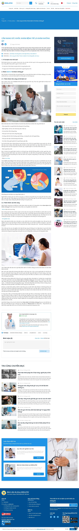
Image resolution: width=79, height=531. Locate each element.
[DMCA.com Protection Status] (6, 522)
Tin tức (48, 8)
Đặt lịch (38, 457)
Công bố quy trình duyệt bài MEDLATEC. (30, 326)
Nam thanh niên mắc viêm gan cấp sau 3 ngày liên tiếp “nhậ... (70, 140)
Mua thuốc (68, 8)
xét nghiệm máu (33, 332)
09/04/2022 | (21, 56)
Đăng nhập (74, 3)
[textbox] (66, 102)
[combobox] (66, 102)
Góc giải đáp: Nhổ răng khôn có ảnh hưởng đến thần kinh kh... (70, 129)
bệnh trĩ (9, 72)
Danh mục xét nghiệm (59, 8)
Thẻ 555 (52, 8)
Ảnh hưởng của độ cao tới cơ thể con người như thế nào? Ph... (70, 150)
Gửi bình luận (43, 351)
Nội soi (3, 209)
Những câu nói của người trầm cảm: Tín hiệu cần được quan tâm (70, 213)
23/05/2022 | (20, 53)
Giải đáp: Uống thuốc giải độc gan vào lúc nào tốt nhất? (34, 398)
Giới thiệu (16, 8)
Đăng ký (69, 3)
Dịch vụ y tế (21, 8)
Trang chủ (4, 21)
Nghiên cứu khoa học (41, 8)
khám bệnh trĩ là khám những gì (16, 332)
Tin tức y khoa (11, 21)
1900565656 (5, 502)
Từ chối (66, 529)
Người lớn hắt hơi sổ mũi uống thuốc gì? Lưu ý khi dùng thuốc (69, 171)
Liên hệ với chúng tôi (66, 58)
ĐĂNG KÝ (73, 505)
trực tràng (7, 158)
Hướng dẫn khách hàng (30, 8)
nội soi (39, 332)
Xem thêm (75, 122)
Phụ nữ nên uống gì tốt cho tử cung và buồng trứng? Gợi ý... (70, 181)
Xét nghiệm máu (6, 218)
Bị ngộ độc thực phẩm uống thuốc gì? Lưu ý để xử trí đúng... (70, 192)
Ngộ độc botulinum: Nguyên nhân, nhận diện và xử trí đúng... (70, 202)
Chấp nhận (73, 529)
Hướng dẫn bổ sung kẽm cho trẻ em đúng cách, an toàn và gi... (70, 223)
